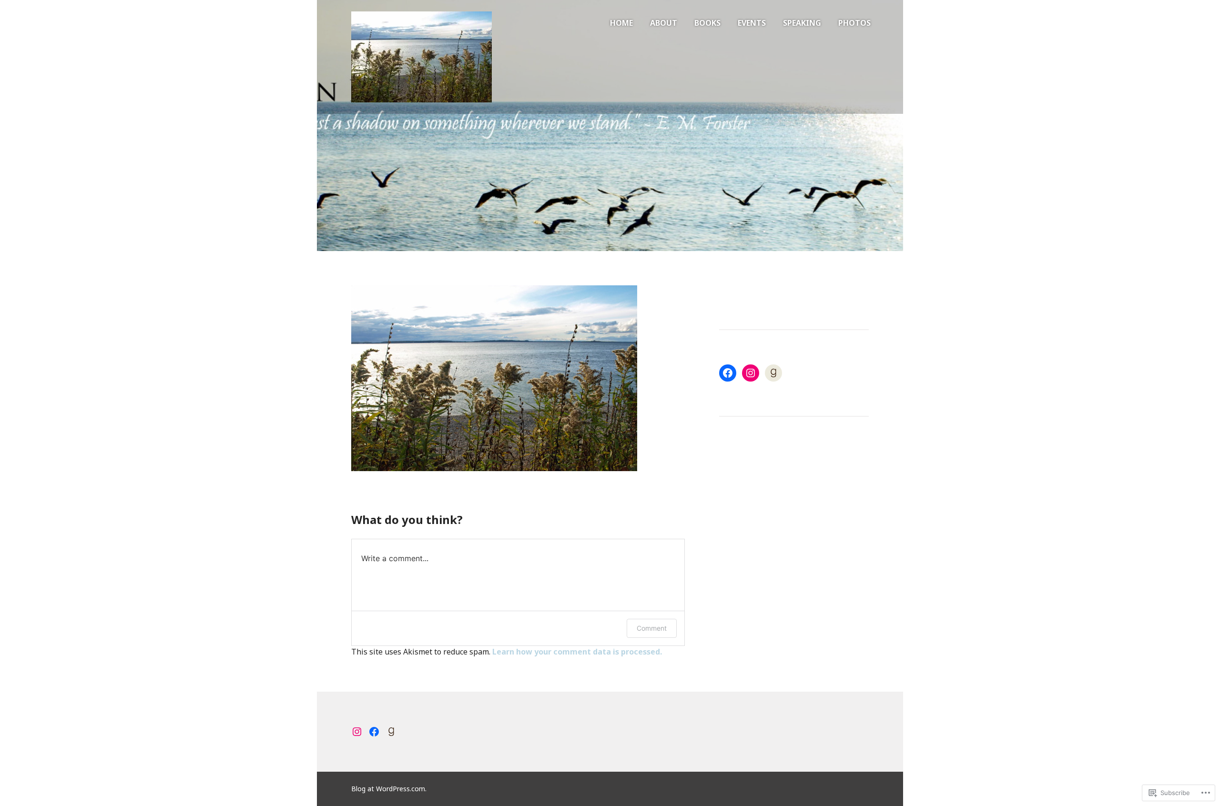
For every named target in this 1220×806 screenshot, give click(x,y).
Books (707, 23)
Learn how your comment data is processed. (577, 651)
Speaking (802, 23)
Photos (854, 23)
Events (752, 23)
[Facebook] (727, 373)
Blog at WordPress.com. (389, 788)
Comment (652, 628)
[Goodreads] (773, 373)
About (663, 23)
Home (621, 23)
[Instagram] (750, 373)
